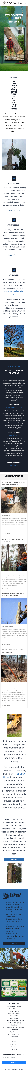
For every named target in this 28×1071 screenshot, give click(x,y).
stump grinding (6, 515)
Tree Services (5, 684)
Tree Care (4, 572)
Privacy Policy (14, 1044)
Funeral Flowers (14, 1009)
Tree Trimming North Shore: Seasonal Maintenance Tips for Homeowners (12, 539)
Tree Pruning (14, 1029)
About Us (14, 1047)
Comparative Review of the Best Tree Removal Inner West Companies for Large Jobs (14, 651)
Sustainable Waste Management (14, 1020)
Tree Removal (14, 1032)
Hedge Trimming (14, 1011)
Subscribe (14, 1062)
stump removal (14, 1018)
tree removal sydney (7, 626)
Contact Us (14, 1049)
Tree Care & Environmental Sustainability (14, 1027)
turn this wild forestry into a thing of (14, 291)
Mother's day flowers (14, 1013)
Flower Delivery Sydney (14, 1006)
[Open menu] (25, 3)
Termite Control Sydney (14, 1023)
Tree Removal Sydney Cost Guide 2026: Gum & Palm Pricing (13, 594)
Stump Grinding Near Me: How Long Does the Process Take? (13, 483)
